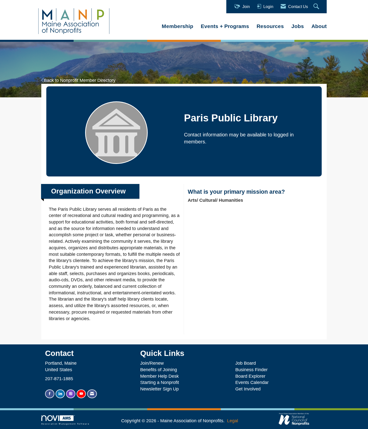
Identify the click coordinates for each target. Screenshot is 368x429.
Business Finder (252, 369)
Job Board (246, 363)
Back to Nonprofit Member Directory (79, 80)
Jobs (297, 26)
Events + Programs (225, 26)
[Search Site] (316, 6)
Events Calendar (252, 382)
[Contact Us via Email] (92, 393)
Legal (232, 420)
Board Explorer (250, 376)
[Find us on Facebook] (49, 393)
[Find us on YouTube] (81, 393)
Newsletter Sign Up (159, 388)
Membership (177, 26)
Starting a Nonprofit (159, 382)
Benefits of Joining (158, 369)
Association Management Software (65, 424)
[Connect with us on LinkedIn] (60, 393)
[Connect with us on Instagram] (70, 393)
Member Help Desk (159, 376)
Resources (270, 26)
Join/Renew (152, 363)
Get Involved (248, 388)
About (319, 26)
